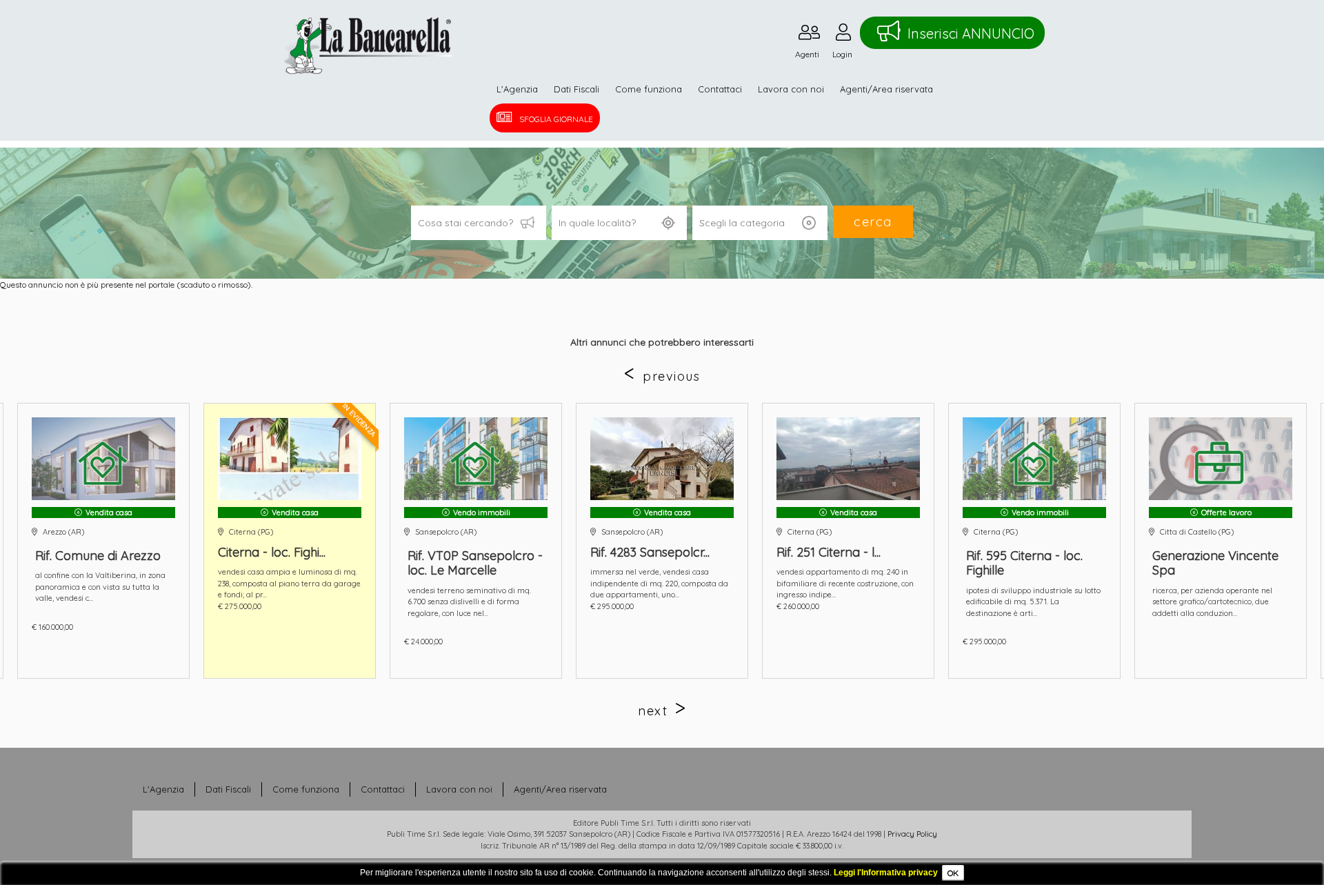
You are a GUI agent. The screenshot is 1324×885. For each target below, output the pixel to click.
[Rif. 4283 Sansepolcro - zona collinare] (662, 458)
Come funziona (648, 89)
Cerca (873, 222)
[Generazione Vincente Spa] (1220, 458)
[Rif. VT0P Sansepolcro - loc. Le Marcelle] (476, 458)
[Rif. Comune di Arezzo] (103, 458)
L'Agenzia (517, 89)
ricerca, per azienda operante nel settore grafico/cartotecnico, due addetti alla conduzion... (1212, 602)
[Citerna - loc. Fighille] (289, 458)
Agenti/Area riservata (886, 89)
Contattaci (720, 89)
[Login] (843, 35)
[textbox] (619, 223)
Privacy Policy (912, 834)
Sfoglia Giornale (556, 119)
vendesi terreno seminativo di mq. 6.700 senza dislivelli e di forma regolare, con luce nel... (469, 602)
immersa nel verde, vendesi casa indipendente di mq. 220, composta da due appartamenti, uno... (659, 583)
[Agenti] (809, 35)
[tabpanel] (662, 541)
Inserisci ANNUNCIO (970, 33)
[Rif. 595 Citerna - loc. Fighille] (1034, 458)
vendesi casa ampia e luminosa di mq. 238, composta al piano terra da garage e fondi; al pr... (289, 583)
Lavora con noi (791, 89)
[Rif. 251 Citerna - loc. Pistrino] (848, 458)
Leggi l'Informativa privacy (886, 872)
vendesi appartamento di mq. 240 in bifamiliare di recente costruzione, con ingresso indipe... (845, 583)
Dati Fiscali (576, 89)
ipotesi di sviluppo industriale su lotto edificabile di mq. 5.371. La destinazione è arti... (1033, 602)
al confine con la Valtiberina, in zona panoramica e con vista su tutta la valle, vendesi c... (100, 586)
